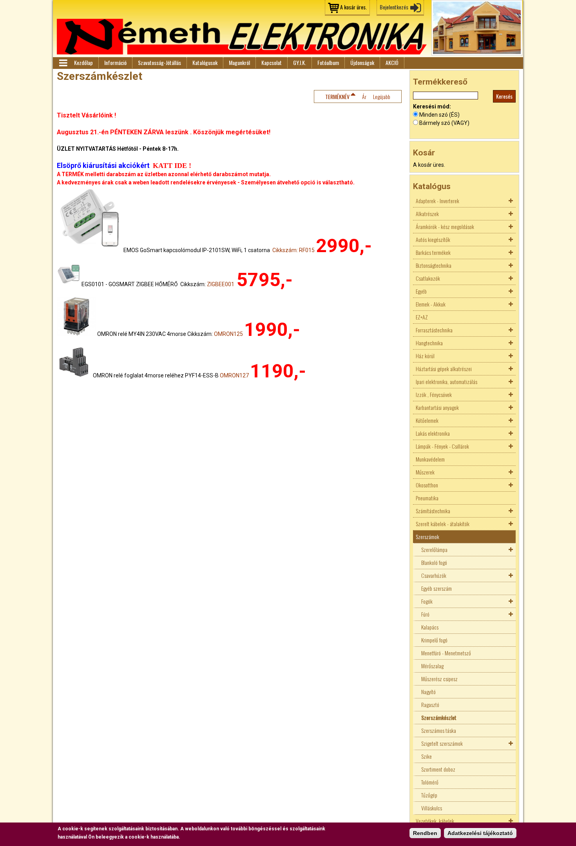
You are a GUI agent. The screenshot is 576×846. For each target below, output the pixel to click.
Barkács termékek (433, 252)
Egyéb (421, 291)
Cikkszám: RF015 (293, 250)
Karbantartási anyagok (437, 407)
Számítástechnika (433, 511)
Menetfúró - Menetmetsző (446, 653)
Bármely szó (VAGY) (444, 123)
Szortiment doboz (438, 769)
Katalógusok (204, 62)
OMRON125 (228, 334)
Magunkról (239, 62)
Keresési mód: (432, 106)
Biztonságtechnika (433, 265)
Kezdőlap (83, 62)
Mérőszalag (432, 666)
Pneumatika (427, 498)
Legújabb (381, 96)
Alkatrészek (427, 213)
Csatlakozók (428, 278)
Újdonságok (362, 62)
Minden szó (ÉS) (439, 115)
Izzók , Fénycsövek (434, 394)
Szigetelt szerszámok (442, 743)
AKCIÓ (392, 62)
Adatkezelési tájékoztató (480, 833)
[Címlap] (242, 36)
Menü (63, 63)
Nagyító (428, 691)
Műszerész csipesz (439, 679)
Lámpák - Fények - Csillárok (442, 446)
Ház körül (425, 356)
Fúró (425, 614)
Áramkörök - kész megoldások (445, 226)
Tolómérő (429, 782)
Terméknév (337, 96)
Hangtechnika (429, 343)
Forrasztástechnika (434, 330)
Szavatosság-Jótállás (159, 62)
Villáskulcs (431, 808)
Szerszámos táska (438, 730)
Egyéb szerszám (436, 588)
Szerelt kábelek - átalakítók (442, 524)
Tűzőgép (429, 795)
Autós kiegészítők (433, 239)
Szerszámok (427, 536)
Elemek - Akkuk (431, 304)
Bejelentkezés (394, 7)
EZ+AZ (422, 317)
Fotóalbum (328, 62)
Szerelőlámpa (434, 549)
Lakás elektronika (433, 433)
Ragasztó (430, 704)
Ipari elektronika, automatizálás (446, 381)
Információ (115, 62)
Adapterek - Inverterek (437, 201)
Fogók (427, 601)
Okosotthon (427, 485)
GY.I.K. (299, 62)
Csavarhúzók (433, 575)
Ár (364, 96)
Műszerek (425, 472)
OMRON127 (234, 375)
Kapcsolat (271, 62)
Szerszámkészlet (438, 717)
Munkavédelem (430, 459)
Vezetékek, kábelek (435, 821)
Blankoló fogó (434, 562)
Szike (426, 756)
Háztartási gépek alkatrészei (444, 368)
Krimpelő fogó (434, 640)
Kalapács (429, 627)
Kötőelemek (427, 420)
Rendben (425, 833)
